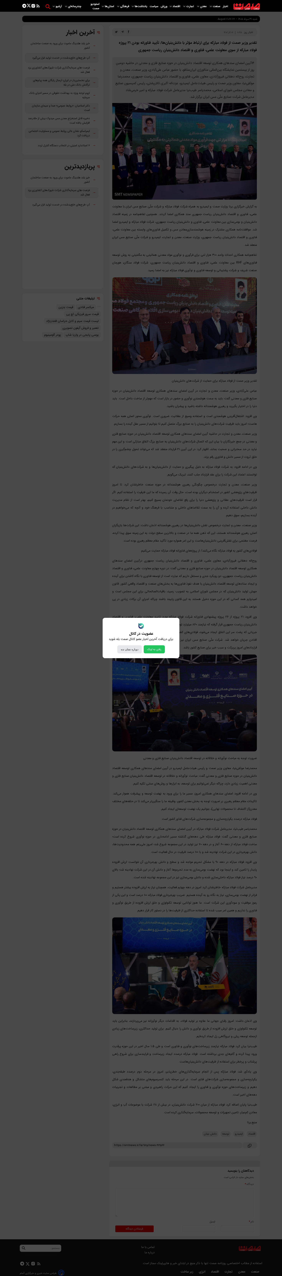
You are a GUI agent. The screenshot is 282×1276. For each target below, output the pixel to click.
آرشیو (59, 6)
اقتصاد (177, 6)
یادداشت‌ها (141, 6)
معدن (203, 6)
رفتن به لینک (154, 649)
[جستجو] (48, 7)
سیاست (154, 6)
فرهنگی (124, 6)
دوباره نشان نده (129, 649)
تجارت (190, 6)
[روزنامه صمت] (246, 7)
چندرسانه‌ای (75, 6)
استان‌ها (110, 6)
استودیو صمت (95, 6)
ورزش (164, 6)
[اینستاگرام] (33, 6)
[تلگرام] (24, 6)
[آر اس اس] (38, 6)
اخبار (225, 6)
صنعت (217, 6)
